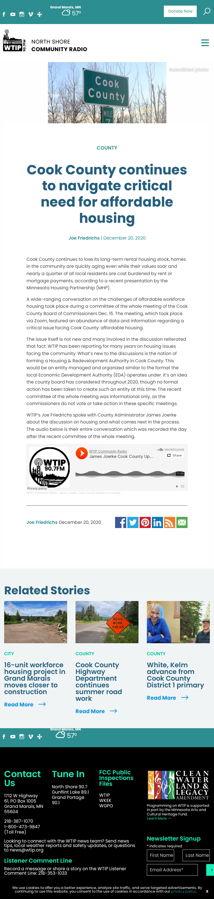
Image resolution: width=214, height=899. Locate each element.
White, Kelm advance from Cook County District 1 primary (175, 675)
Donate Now (180, 11)
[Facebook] (4, 14)
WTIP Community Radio (41, 492)
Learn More (157, 818)
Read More (19, 704)
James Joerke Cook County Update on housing (89, 492)
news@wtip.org (26, 850)
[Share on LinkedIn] (157, 522)
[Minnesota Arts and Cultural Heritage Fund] (178, 785)
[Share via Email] (182, 522)
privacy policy (183, 891)
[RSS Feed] (169, 522)
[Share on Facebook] (120, 522)
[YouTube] (13, 14)
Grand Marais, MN (65, 729)
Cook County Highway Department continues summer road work (99, 682)
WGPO (106, 806)
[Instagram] (22, 14)
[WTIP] (46, 39)
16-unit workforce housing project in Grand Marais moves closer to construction (34, 678)
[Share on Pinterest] (145, 522)
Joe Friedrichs (84, 238)
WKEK (105, 800)
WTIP (104, 795)
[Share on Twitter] (132, 522)
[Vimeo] (31, 14)
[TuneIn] (39, 14)
